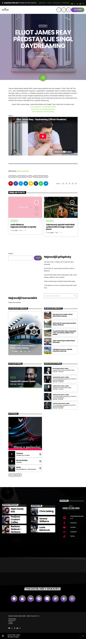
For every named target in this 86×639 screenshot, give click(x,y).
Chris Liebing (46, 511)
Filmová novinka (16, 342)
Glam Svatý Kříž (17, 510)
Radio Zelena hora (40, 176)
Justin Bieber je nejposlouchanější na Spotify (23, 225)
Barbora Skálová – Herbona (16, 529)
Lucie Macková (44, 529)
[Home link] (5, 9)
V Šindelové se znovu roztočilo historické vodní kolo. (62, 350)
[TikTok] (77, 4)
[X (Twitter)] (75, 4)
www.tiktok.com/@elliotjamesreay (43, 109)
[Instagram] (80, 4)
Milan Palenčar (23, 171)
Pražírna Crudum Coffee (15, 519)
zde (38, 616)
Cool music (22, 176)
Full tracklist (15, 475)
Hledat (10, 254)
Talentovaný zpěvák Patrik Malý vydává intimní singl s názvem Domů (60, 226)
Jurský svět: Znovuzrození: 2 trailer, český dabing (22, 346)
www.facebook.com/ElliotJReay (43, 112)
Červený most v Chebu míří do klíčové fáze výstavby (63, 315)
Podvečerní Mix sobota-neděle (61, 403)
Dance (13, 377)
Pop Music (42, 26)
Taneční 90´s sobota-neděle (22, 381)
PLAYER (77, 10)
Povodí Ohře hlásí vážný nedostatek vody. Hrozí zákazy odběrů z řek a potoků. (64, 332)
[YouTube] (72, 4)
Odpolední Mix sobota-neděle (61, 394)
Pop (30, 176)
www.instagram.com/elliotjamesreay (43, 107)
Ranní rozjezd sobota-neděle (60, 368)
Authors (12, 176)
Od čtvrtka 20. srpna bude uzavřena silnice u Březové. (64, 324)
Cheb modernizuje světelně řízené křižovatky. (59, 281)
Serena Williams (44, 520)
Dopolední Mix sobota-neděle (61, 377)
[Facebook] (83, 4)
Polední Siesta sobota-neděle (61, 386)
